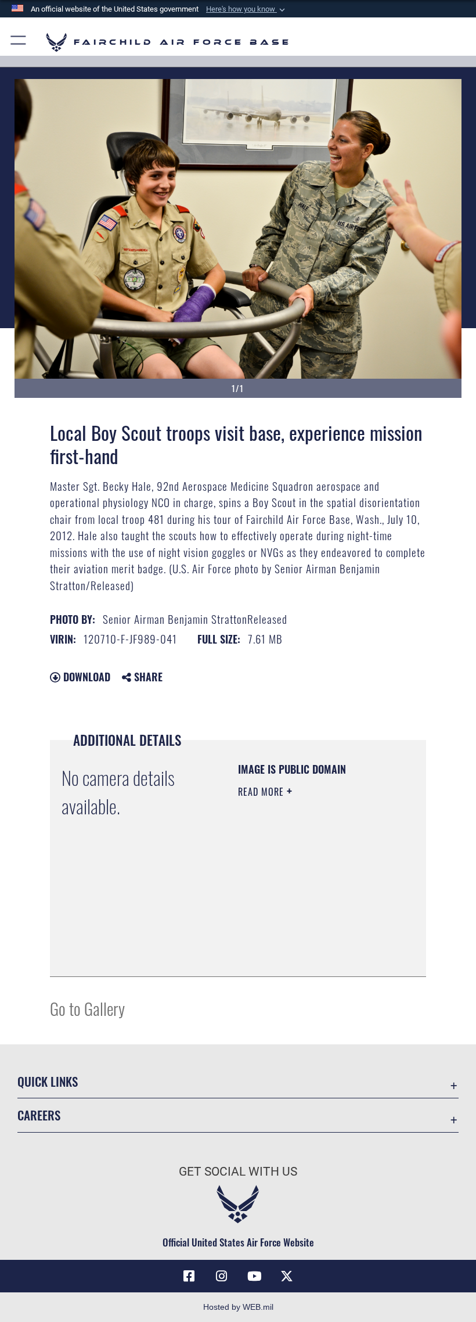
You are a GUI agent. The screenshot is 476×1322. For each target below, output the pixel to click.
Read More (262, 792)
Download (85, 676)
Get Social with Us (238, 1172)
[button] (246, 9)
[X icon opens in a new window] (286, 1276)
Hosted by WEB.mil (238, 1307)
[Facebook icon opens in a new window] (189, 1276)
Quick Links (47, 1081)
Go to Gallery (87, 1008)
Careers (38, 1115)
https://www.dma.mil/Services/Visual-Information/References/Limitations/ (308, 938)
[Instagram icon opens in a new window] (221, 1276)
